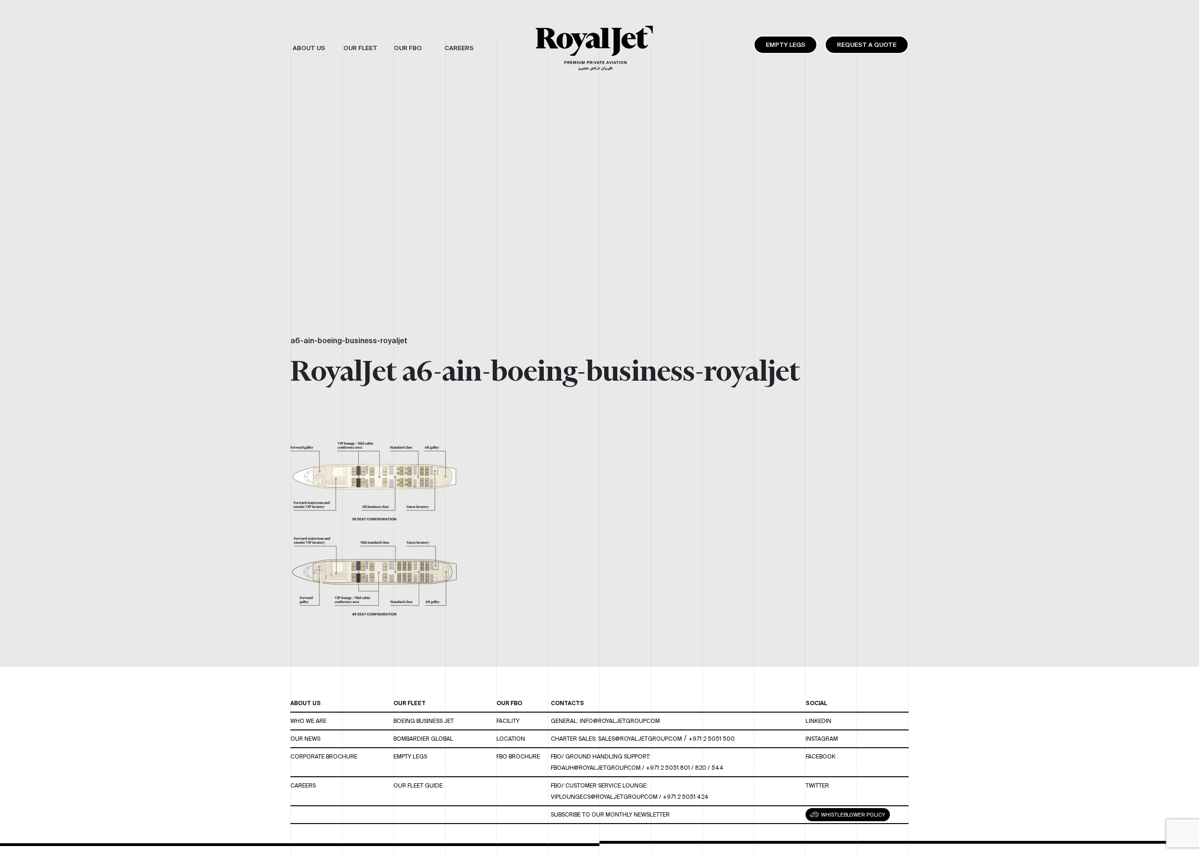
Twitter (817, 785)
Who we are (308, 721)
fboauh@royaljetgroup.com (596, 768)
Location (510, 739)
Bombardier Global (423, 739)
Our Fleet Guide (418, 785)
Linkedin (818, 721)
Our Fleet (409, 703)
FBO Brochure (518, 756)
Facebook (821, 756)
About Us (305, 703)
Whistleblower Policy (852, 814)
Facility (507, 721)
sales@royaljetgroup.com (640, 739)
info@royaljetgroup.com (620, 721)
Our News (305, 739)
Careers (303, 785)
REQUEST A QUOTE (866, 44)
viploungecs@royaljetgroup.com (604, 797)
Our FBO (509, 703)
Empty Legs (785, 44)
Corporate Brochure (323, 756)
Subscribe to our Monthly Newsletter (610, 814)
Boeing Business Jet (423, 721)
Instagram (822, 739)
